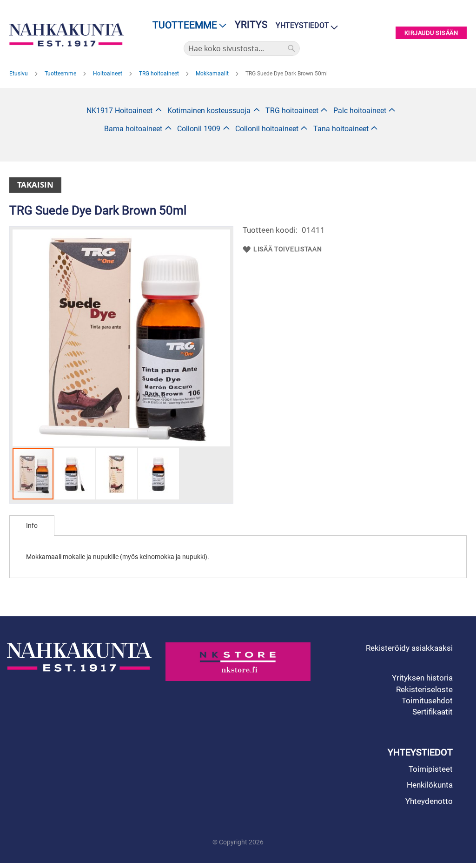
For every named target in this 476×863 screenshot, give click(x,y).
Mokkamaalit (213, 73)
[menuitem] (186, 25)
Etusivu (19, 73)
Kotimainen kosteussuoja (209, 110)
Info (32, 525)
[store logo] (66, 35)
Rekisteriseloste (424, 689)
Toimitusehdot (427, 700)
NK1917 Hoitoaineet (119, 110)
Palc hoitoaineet (359, 110)
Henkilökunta (430, 784)
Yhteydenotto (429, 801)
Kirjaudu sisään (431, 32)
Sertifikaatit (432, 711)
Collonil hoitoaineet (266, 128)
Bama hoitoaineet (133, 128)
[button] (75, 473)
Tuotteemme (61, 73)
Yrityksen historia (422, 677)
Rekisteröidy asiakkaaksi (409, 648)
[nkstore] (237, 661)
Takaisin (35, 184)
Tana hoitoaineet (341, 128)
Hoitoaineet (108, 73)
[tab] (31, 525)
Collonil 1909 (198, 128)
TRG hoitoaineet (159, 73)
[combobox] (242, 48)
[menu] (186, 25)
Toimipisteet (431, 769)
